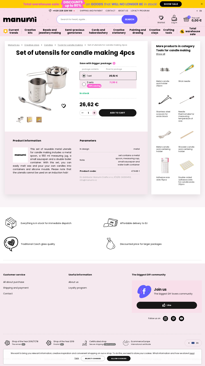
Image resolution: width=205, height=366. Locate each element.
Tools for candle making (70, 44)
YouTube (182, 318)
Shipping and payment (91, 10)
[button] (63, 106)
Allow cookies (118, 358)
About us (123, 10)
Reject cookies (93, 358)
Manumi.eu (14, 44)
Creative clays (31, 44)
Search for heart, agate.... (74, 19)
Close (201, 4)
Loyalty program (140, 10)
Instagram (166, 318)
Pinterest (174, 318)
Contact (110, 10)
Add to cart (117, 112)
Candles (48, 44)
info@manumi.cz (88, 180)
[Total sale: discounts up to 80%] (102, 3)
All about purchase (13, 282)
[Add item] (94, 113)
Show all (160, 54)
